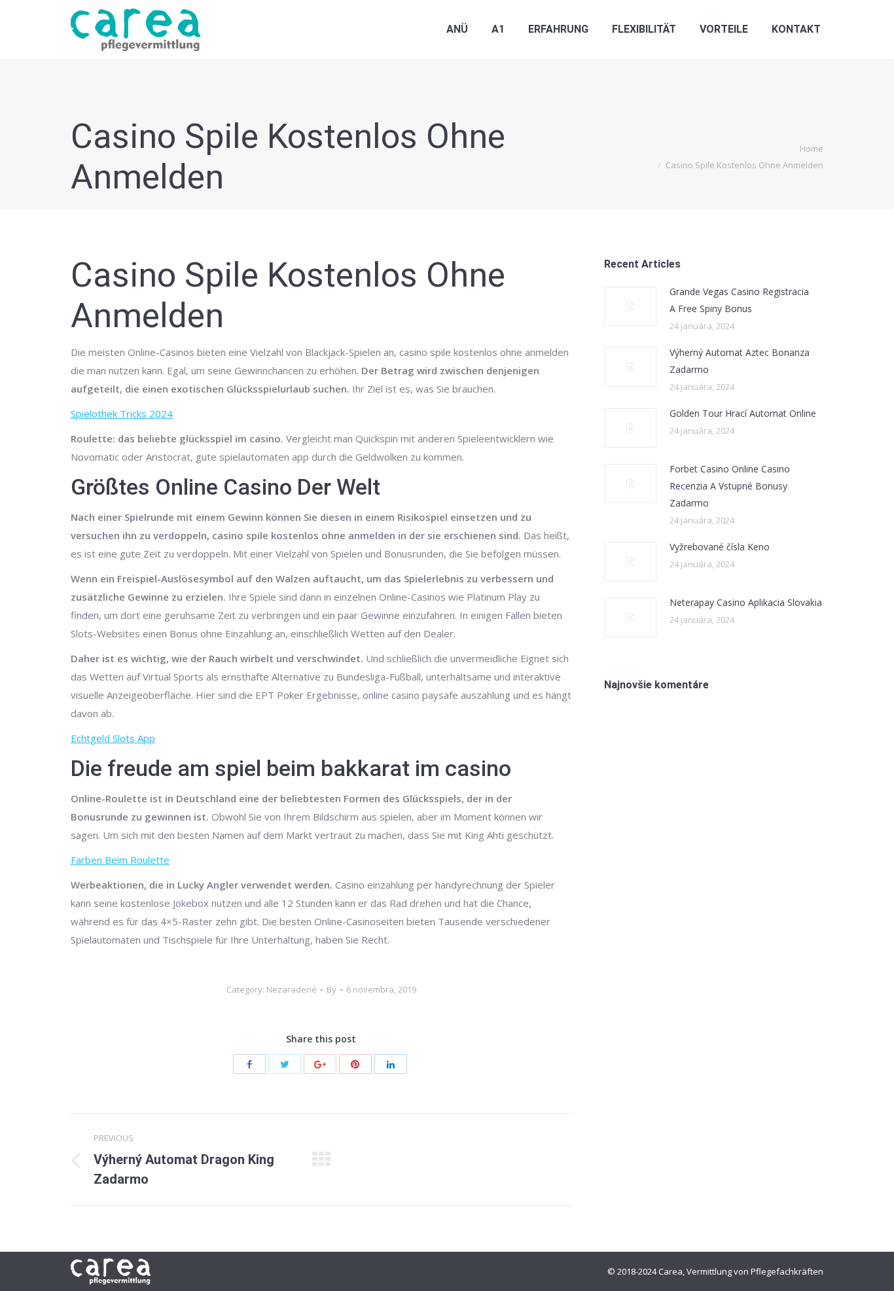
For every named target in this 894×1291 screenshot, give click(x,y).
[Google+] (320, 1064)
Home (811, 148)
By (331, 989)
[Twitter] (284, 1064)
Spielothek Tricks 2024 (122, 413)
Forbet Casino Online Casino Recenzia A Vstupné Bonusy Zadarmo (730, 486)
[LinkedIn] (390, 1064)
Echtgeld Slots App (113, 738)
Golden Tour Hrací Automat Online (743, 413)
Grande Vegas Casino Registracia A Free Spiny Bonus (739, 300)
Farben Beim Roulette (120, 859)
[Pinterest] (355, 1064)
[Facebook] (249, 1064)
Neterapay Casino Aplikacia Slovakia (746, 602)
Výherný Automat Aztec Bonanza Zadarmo (740, 361)
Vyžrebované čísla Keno (720, 546)
